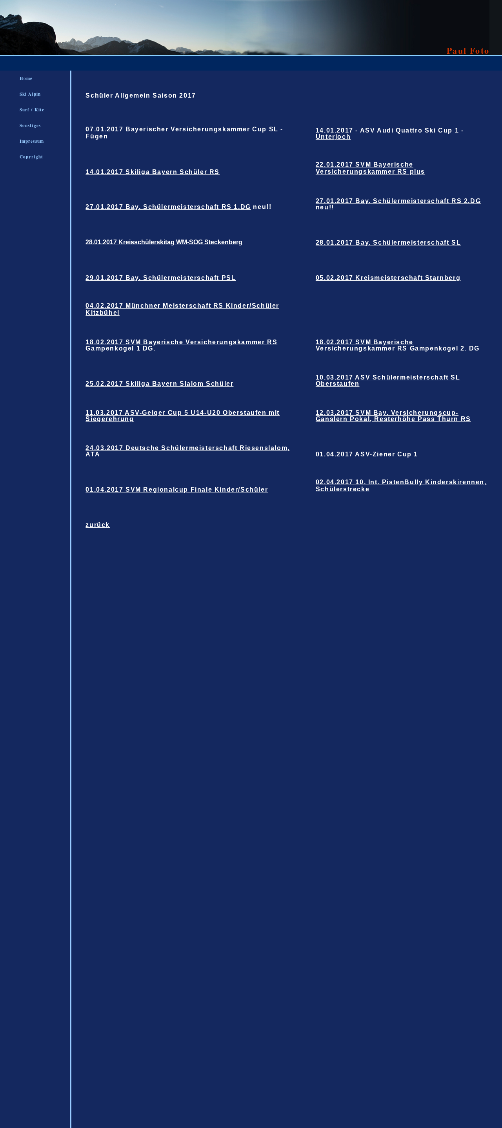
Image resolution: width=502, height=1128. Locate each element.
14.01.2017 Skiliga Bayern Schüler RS (152, 172)
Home (26, 78)
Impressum (32, 141)
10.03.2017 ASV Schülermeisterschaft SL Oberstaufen (388, 380)
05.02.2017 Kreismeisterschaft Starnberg (388, 277)
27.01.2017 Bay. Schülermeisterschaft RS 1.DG (168, 206)
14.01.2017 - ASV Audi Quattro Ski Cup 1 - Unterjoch (390, 133)
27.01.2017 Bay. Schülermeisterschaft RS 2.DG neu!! (398, 204)
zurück (97, 524)
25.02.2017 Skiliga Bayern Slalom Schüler (159, 383)
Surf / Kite (32, 110)
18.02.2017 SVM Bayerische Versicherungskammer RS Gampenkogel (387, 345)
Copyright (31, 157)
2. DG (469, 348)
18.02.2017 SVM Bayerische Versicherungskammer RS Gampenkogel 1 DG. (181, 345)
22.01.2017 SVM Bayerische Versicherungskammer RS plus (370, 168)
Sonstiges (30, 125)
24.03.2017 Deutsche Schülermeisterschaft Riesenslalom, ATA (187, 451)
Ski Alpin (30, 94)
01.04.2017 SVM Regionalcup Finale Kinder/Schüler (176, 489)
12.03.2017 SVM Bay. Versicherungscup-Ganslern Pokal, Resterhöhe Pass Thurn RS (393, 415)
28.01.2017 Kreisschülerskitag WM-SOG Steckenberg (163, 242)
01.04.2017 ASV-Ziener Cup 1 (367, 454)
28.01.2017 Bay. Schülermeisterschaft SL (388, 242)
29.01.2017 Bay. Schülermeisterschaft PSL (160, 277)
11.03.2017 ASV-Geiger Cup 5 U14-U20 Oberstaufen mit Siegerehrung (182, 415)
